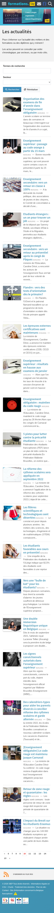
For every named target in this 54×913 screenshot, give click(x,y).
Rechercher (13, 89)
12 (35, 853)
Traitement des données (25, 887)
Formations (18, 3)
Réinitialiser (32, 89)
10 (25, 853)
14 (45, 853)
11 (29, 853)
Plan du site (41, 887)
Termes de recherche (14, 66)
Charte (10, 887)
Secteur (7, 77)
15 (5, 858)
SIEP (11, 884)
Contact (5, 890)
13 (40, 853)
